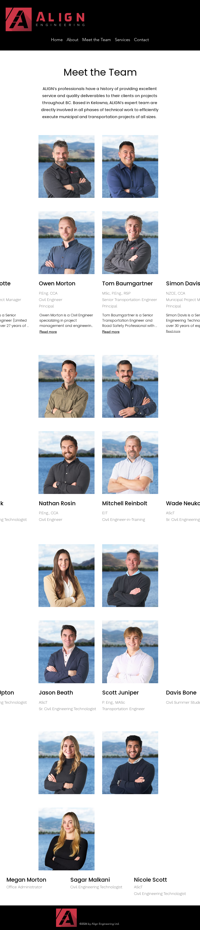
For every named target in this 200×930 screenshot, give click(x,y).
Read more (111, 332)
